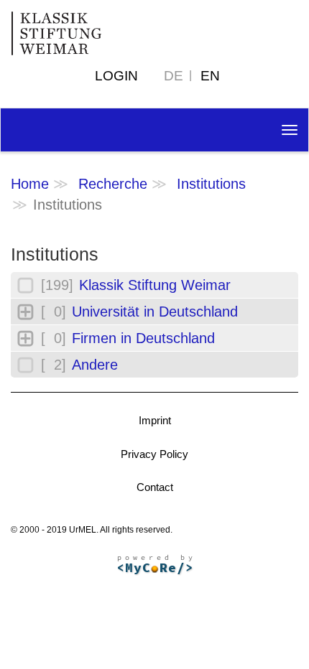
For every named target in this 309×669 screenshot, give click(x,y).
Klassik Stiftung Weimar (155, 285)
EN (210, 75)
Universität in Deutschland (155, 311)
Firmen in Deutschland (143, 338)
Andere (95, 365)
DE (173, 75)
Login (116, 75)
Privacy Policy (154, 454)
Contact (155, 487)
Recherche (112, 184)
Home (30, 184)
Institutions (211, 184)
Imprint (155, 420)
